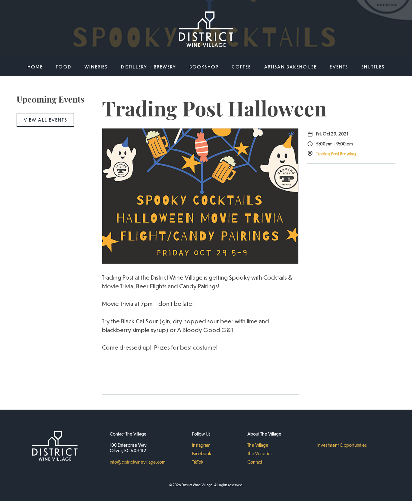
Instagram (201, 445)
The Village (257, 445)
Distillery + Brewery (148, 66)
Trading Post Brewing (336, 153)
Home (35, 66)
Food (63, 66)
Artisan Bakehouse (290, 66)
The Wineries (259, 453)
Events (339, 66)
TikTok (197, 462)
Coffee (241, 66)
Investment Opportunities (342, 445)
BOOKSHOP (204, 66)
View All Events (45, 119)
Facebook (201, 453)
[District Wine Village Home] (206, 29)
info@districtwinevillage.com (138, 462)
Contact (254, 462)
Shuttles (373, 66)
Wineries (96, 66)
